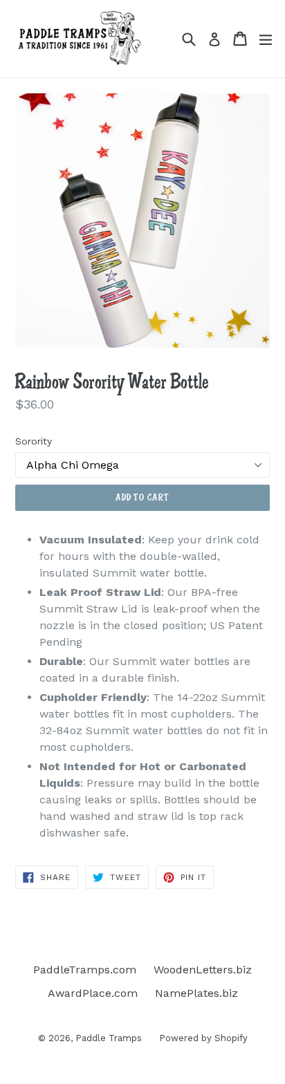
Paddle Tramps (108, 1038)
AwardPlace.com (93, 993)
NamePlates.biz (196, 993)
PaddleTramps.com (84, 969)
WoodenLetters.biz (203, 969)
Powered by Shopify (203, 1038)
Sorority (33, 441)
